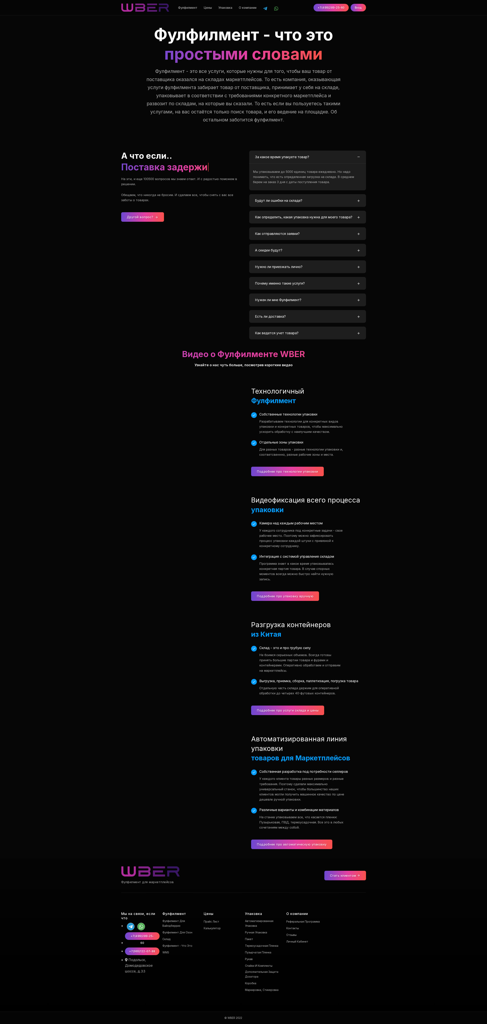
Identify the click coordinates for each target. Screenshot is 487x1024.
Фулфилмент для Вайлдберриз (173, 923)
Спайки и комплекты (258, 965)
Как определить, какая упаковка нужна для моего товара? (303, 217)
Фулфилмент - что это (177, 945)
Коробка (250, 983)
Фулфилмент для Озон (177, 932)
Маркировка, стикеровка (262, 989)
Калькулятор (212, 928)
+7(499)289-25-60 (331, 7)
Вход (358, 7)
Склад (166, 939)
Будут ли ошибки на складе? (278, 201)
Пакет (249, 939)
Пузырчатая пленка (258, 952)
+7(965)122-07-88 (142, 951)
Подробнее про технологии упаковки (287, 471)
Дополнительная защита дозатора (261, 974)
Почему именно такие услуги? (280, 283)
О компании (247, 8)
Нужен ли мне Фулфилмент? (278, 300)
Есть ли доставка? (270, 316)
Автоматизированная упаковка (259, 923)
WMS (165, 952)
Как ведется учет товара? (276, 333)
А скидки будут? (268, 250)
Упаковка (225, 8)
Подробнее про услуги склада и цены (287, 710)
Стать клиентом (343, 875)
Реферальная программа (303, 921)
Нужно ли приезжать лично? (278, 267)
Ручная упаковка (256, 932)
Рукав (249, 959)
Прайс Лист (211, 921)
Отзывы (291, 934)
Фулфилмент (187, 8)
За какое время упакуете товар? (282, 157)
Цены (208, 8)
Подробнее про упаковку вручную (285, 596)
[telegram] (265, 7)
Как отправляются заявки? (277, 234)
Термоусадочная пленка (261, 945)
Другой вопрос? (140, 217)
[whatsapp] (276, 7)
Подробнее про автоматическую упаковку (292, 844)
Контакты (292, 928)
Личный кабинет (297, 941)
